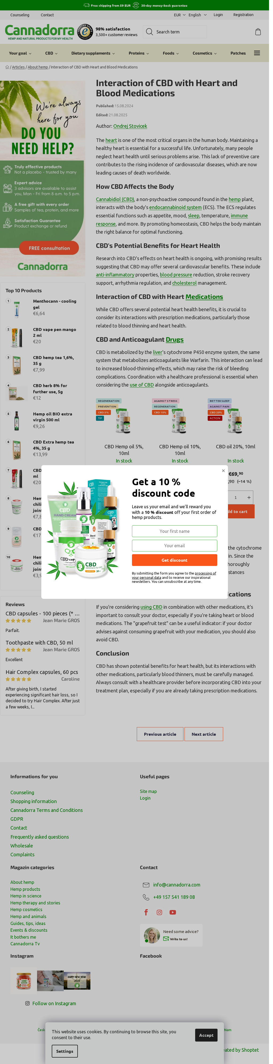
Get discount (174, 560)
